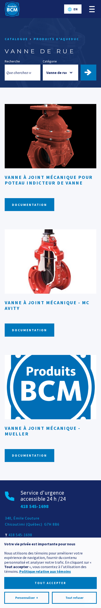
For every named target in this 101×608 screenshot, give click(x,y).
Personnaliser (26, 598)
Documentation (29, 205)
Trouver (90, 72)
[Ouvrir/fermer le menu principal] (92, 9)
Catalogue (16, 39)
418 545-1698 (20, 534)
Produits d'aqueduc (56, 39)
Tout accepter (50, 583)
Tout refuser (74, 598)
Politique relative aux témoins (45, 571)
